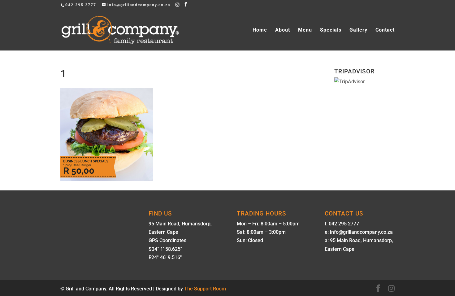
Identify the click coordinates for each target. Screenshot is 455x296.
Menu (305, 30)
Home (260, 30)
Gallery (358, 30)
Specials (330, 30)
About (282, 30)
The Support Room (205, 289)
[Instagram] (178, 4)
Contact (385, 30)
